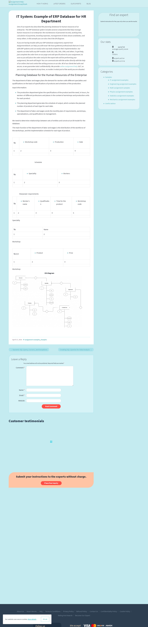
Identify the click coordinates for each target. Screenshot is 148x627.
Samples (44, 340)
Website (21, 400)
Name (22, 390)
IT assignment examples (31, 340)
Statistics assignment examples (122, 95)
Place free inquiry (51, 483)
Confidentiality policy (109, 611)
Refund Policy (81, 611)
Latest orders (59, 3)
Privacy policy (68, 611)
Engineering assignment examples (123, 84)
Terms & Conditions (52, 611)
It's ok (45, 619)
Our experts (76, 3)
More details (32, 619)
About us (20, 611)
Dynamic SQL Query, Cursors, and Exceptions (28, 349)
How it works (42, 3)
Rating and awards (65, 615)
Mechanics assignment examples (122, 99)
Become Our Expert (82, 615)
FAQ (41, 611)
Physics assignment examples (121, 92)
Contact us (94, 611)
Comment (20, 367)
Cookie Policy (125, 611)
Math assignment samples (120, 88)
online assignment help (68, 66)
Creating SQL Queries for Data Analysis (76, 349)
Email (22, 395)
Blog (89, 3)
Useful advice (110, 103)
